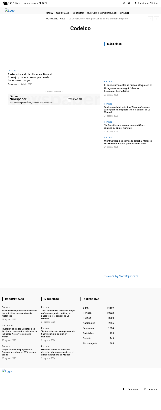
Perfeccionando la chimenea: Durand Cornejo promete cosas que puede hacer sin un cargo (30, 77)
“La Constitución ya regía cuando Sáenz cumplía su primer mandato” (124, 126)
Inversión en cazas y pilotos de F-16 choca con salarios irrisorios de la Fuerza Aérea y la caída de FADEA (19, 333)
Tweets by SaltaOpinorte (121, 276)
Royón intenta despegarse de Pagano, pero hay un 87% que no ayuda (19, 352)
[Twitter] (128, 3)
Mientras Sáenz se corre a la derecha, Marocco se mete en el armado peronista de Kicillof (128, 142)
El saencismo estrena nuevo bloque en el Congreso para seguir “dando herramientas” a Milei (128, 88)
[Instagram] (124, 3)
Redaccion (12, 84)
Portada (12, 70)
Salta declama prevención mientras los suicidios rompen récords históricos (19, 313)
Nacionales (7, 325)
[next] (156, 18)
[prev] (150, 18)
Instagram (154, 389)
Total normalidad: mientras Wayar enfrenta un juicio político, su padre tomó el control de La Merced (127, 110)
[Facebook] (118, 3)
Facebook (132, 389)
